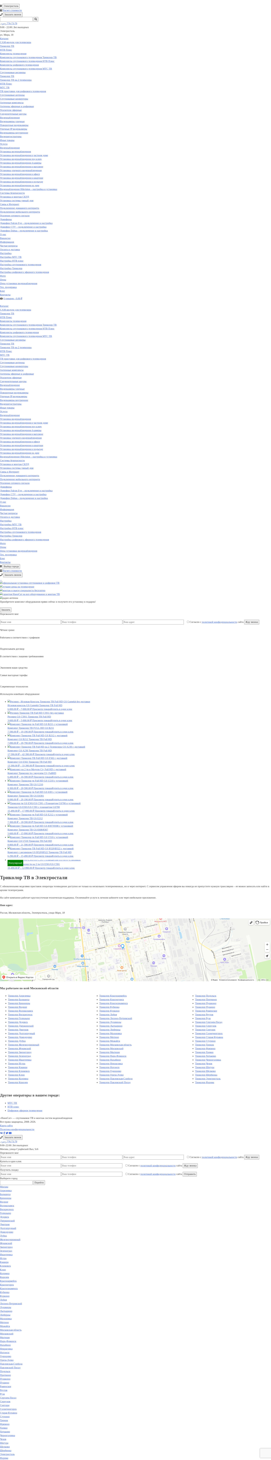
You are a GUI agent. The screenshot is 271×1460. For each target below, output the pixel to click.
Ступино (5, 1416)
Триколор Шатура (204, 1067)
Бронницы (5, 1198)
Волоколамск (7, 1205)
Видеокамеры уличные (12, 121)
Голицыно (5, 1213)
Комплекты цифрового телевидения (19, 65)
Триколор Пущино (205, 1007)
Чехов (3, 1439)
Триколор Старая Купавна (209, 1037)
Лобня (3, 1299)
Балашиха (5, 1194)
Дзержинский (7, 1220)
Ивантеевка (6, 1254)
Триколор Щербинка (206, 1075)
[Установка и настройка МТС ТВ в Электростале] (1, 579)
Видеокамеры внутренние (14, 132)
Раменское (5, 1386)
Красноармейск (8, 1281)
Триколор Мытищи (109, 1052)
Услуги (4, 144)
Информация (7, 242)
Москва (4, 1186)
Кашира (4, 1262)
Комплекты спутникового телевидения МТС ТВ (26, 68)
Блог (2, 291)
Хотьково (5, 1431)
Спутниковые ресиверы (13, 72)
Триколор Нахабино (110, 1059)
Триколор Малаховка (110, 1033)
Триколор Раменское (206, 1010)
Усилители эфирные (11, 110)
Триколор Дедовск (18, 1022)
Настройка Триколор (11, 268)
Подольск (5, 1371)
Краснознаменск (9, 1288)
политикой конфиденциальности (219, 622)
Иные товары (7, 140)
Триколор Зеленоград (19, 1056)
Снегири (4, 1405)
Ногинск (4, 1352)
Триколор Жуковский (19, 1048)
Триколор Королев (18, 1082)
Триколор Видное (17, 1007)
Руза (2, 1394)
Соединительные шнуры (13, 114)
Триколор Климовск (19, 1071)
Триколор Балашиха (18, 999)
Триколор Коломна (18, 1078)
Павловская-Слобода (11, 1364)
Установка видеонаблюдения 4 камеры (20, 163)
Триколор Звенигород (19, 1052)
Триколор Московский (111, 1048)
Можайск (5, 1326)
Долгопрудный (8, 1228)
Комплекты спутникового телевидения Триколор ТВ (28, 57)
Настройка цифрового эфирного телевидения (24, 272)
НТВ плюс (13, 1106)
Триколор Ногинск (109, 1067)
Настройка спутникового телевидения (20, 264)
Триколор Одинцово (110, 1071)
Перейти (39, 1182)
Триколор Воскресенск (20, 1014)
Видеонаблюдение (10, 117)
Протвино (5, 1375)
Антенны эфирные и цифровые (17, 106)
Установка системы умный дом (16, 200)
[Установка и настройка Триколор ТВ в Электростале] (0, 579)
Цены (3, 279)
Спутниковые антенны (12, 95)
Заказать (5, 609)
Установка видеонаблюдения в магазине (21, 166)
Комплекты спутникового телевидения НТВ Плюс (27, 61)
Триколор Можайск (109, 1041)
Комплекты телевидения (13, 53)
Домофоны (6, 219)
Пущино (4, 1382)
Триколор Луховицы (110, 1022)
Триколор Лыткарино (110, 1026)
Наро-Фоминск (8, 1341)
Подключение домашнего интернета (19, 208)
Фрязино (4, 1424)
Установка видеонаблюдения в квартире (21, 178)
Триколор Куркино (109, 1010)
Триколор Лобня (108, 1014)
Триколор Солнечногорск (209, 1033)
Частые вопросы (9, 245)
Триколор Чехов (203, 1063)
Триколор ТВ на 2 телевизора (16, 80)
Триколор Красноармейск (113, 995)
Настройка (5, 253)
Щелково (5, 1446)
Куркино (4, 1296)
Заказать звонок (12, 14)
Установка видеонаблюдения (15, 151)
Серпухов (5, 1401)
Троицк (4, 1420)
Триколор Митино (109, 1037)
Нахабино (5, 1345)
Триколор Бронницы (19, 1003)
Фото (3, 276)
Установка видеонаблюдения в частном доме (24, 155)
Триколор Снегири (205, 1029)
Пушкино (5, 1379)
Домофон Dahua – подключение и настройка (24, 230)
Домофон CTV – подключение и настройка (23, 227)
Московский (6, 1333)
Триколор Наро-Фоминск (112, 1056)
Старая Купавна (8, 1412)
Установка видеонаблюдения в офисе (20, 174)
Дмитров (5, 1224)
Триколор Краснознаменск (113, 1003)
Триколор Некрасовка (111, 1063)
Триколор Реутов (204, 1014)
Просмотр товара (41, 709)
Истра (3, 1258)
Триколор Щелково (205, 1071)
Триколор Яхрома (204, 1082)
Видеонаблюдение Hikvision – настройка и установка (28, 189)
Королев (4, 1277)
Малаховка (6, 1318)
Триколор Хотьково (205, 1056)
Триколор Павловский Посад (114, 1082)
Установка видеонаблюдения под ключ (21, 159)
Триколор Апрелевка (19, 995)
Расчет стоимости (12, 10)
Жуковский (6, 1243)
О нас (3, 234)
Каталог (4, 38)
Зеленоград (6, 1251)
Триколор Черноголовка (208, 1059)
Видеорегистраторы (10, 136)
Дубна (3, 1235)
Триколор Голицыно (19, 1018)
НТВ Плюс (6, 50)
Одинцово (5, 1356)
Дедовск (4, 1217)
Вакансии (5, 238)
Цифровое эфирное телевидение (25, 1110)
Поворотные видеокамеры (14, 125)
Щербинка (5, 1450)
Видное (4, 1202)
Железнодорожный (10, 1239)
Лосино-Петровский (11, 1303)
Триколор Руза (203, 1018)
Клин (3, 1269)
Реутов (3, 1390)
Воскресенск (7, 1209)
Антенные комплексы (12, 102)
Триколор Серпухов (205, 1026)
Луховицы (5, 1307)
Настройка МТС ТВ (10, 257)
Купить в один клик (61, 709)
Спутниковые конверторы (14, 98)
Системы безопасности (12, 193)
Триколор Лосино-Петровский (115, 1018)
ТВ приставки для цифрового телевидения (23, 91)
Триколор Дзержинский (21, 1026)
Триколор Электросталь (208, 1078)
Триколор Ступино (205, 1041)
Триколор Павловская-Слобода (116, 1078)
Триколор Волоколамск (20, 1010)
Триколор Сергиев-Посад (208, 1022)
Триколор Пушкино (205, 1003)
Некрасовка (6, 1348)
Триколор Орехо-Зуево (111, 1075)
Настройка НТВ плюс (12, 260)
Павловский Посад (10, 1367)
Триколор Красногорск (111, 999)
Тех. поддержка (8, 287)
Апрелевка (6, 1190)
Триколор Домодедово (20, 1037)
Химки (4, 1428)
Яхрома (4, 1458)
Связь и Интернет (9, 204)
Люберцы (5, 1315)
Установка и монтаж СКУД (14, 196)
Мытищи (5, 1337)
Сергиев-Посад (8, 1397)
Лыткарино (6, 1311)
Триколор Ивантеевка (19, 1059)
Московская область (10, 1330)
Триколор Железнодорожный (23, 1044)
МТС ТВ (4, 87)
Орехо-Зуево (6, 1360)
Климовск (5, 1266)
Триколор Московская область (115, 1044)
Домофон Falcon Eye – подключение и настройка (26, 223)
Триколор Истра (16, 1063)
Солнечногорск (8, 1409)
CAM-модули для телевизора (15, 42)
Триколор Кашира (17, 1067)
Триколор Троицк (204, 1044)
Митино (4, 1322)
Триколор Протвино (206, 999)
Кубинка (4, 1292)
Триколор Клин (16, 1075)
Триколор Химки (204, 1052)
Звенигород (6, 1247)
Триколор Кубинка (109, 1007)
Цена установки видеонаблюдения (18, 283)
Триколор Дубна (17, 1041)
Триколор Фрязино (205, 1048)
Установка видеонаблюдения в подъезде (21, 181)
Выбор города (11, 566)
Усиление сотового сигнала (14, 215)
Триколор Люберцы (109, 1029)
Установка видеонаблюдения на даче (19, 185)
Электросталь (11, 6)
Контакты (5, 294)
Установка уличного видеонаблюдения (21, 170)
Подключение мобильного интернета (20, 211)
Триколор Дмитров (18, 1029)
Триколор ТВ (7, 46)
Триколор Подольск (205, 995)
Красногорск (7, 1284)
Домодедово (6, 1232)
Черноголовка (7, 1435)
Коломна (4, 1273)
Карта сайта (6, 1125)
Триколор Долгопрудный (21, 1033)
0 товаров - (12, 298)
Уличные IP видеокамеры (13, 129)
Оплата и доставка (10, 249)
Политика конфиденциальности (17, 1129)
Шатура (4, 1443)
